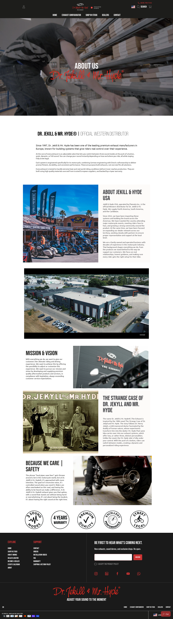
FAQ (34, 558)
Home (10, 548)
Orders (35, 551)
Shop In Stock (12, 551)
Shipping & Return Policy (42, 564)
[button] (142, 6)
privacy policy (113, 564)
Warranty (36, 561)
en (3, 607)
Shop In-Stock (150, 607)
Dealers (160, 607)
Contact (36, 548)
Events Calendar (14, 564)
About (10, 568)
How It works (12, 555)
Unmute (142, 335)
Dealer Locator (13, 558)
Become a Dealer (13, 561)
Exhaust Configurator (137, 607)
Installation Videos (40, 555)
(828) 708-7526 (146, 3)
